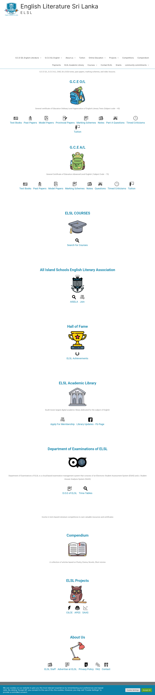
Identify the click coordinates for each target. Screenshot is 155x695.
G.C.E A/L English (52, 58)
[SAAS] (85, 610)
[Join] (82, 299)
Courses (91, 65)
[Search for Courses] (77, 243)
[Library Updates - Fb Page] (90, 422)
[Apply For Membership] (62, 422)
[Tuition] (77, 129)
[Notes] (101, 120)
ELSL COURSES (77, 213)
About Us (77, 637)
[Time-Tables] (85, 491)
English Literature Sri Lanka (59, 6)
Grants (118, 65)
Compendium (143, 58)
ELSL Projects (77, 580)
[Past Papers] (30, 120)
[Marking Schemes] (86, 120)
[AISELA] (74, 299)
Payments (56, 65)
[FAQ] (98, 667)
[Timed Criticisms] (135, 120)
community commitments (136, 65)
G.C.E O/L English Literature (27, 58)
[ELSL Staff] (50, 667)
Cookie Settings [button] (133, 690)
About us (69, 58)
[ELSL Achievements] (77, 356)
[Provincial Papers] (65, 120)
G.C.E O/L (77, 82)
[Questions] (100, 186)
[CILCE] (69, 610)
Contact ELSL (106, 65)
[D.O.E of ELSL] (70, 491)
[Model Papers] (46, 120)
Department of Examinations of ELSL (77, 449)
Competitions (128, 58)
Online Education (96, 58)
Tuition (82, 58)
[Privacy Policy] (86, 667)
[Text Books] (15, 120)
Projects (112, 58)
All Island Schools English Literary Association (77, 270)
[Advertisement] (77, 36)
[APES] (77, 610)
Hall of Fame (77, 326)
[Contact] (106, 667)
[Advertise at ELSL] (67, 667)
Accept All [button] (147, 690)
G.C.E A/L (77, 147)
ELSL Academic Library (74, 65)
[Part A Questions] (115, 120)
